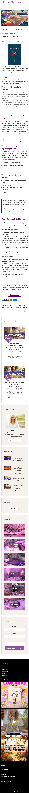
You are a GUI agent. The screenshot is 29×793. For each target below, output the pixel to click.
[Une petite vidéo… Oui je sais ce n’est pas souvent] (14, 722)
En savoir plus (14, 295)
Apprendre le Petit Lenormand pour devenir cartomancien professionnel (14, 345)
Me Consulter (4, 671)
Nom (14, 633)
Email (14, 640)
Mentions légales (7, 789)
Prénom (14, 626)
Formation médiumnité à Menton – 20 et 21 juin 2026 (18, 478)
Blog (2, 677)
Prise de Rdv (4, 679)
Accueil (3, 667)
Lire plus (9, 361)
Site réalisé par (15, 789)
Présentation (4, 669)
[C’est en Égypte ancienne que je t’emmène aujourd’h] (14, 748)
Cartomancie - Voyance (8, 39)
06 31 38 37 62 (4, 771)
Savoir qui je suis (14, 440)
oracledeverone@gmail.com (8, 776)
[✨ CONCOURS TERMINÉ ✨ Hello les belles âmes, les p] (14, 695)
